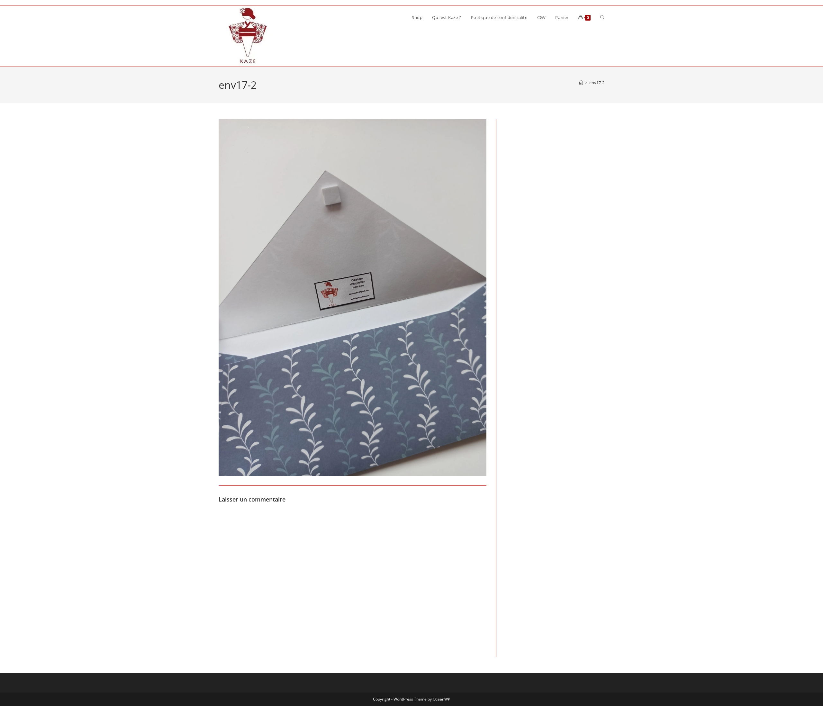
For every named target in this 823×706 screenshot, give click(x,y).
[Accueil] (581, 83)
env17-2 (596, 83)
